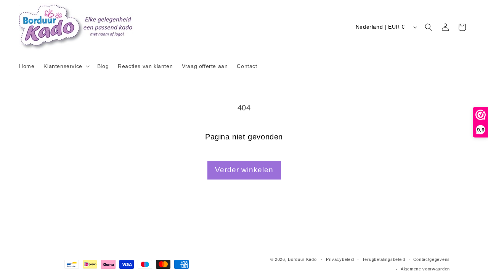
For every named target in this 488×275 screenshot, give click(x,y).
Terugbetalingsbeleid (383, 259)
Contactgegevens (431, 259)
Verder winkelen (244, 170)
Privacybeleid (340, 259)
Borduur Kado (302, 259)
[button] (65, 66)
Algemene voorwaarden (425, 269)
